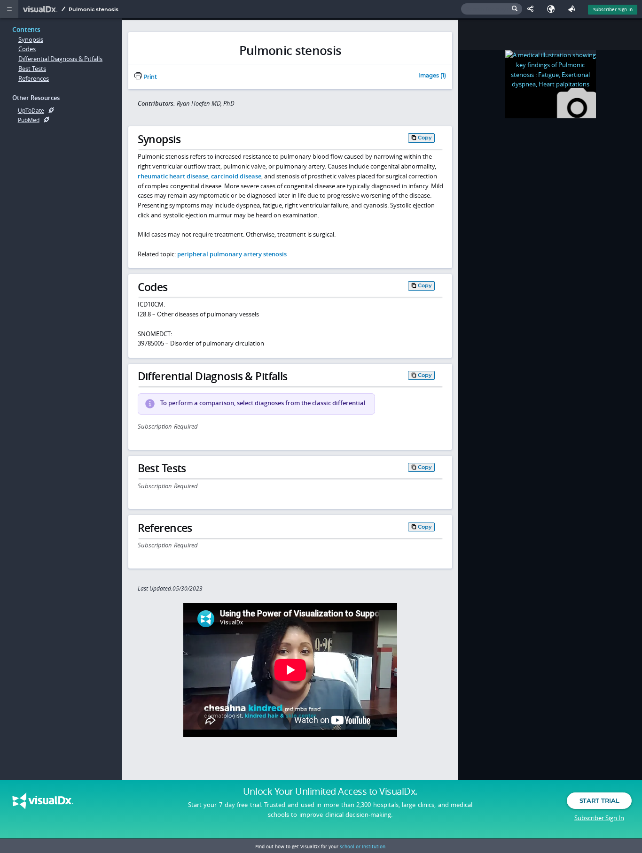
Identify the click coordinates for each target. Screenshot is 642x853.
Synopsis (30, 39)
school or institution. (363, 846)
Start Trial (599, 800)
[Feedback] (573, 9)
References (33, 78)
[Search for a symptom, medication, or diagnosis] (491, 9)
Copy (425, 137)
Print (149, 77)
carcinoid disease (236, 176)
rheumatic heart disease (173, 176)
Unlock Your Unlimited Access (330, 791)
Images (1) (432, 76)
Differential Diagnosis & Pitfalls (60, 58)
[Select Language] (553, 9)
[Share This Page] (532, 9)
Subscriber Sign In (613, 9)
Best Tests (32, 68)
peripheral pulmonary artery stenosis (232, 254)
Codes (27, 49)
